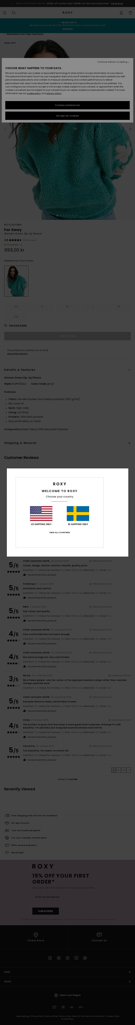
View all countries (59, 532)
